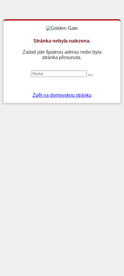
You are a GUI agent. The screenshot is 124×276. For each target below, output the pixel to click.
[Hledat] (90, 75)
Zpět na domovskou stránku (62, 95)
